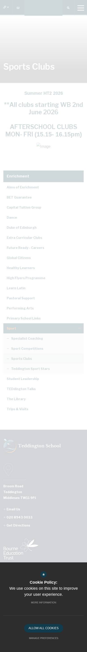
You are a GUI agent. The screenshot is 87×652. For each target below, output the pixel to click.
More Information (43, 602)
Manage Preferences (43, 638)
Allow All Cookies (44, 628)
